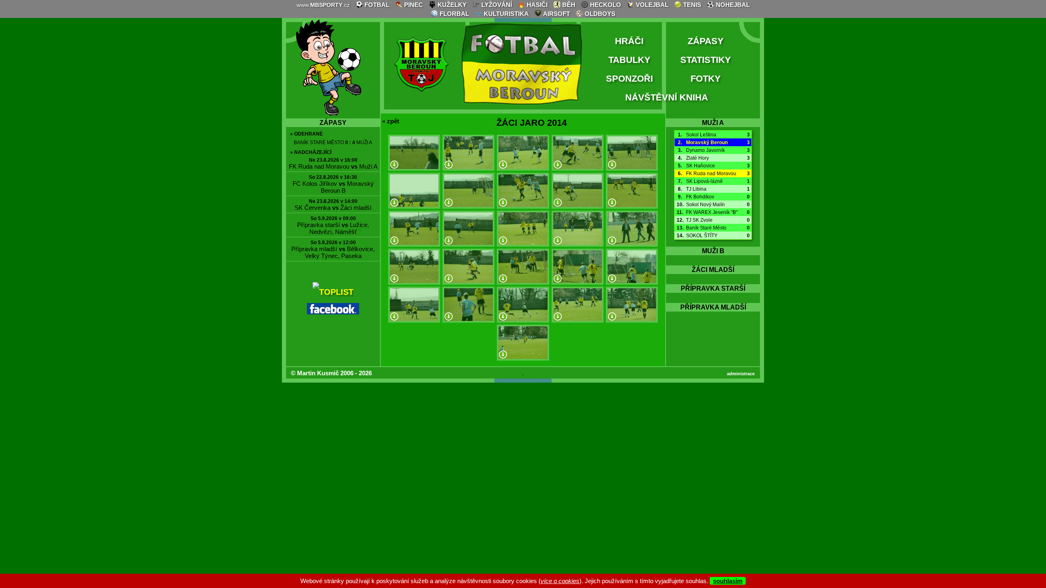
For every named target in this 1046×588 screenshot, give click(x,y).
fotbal (376, 4)
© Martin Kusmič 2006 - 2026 (331, 373)
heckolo (604, 4)
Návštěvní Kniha (666, 97)
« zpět (390, 121)
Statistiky (705, 60)
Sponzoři (629, 79)
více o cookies (560, 580)
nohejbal (732, 4)
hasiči (536, 4)
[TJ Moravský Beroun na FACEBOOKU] (333, 311)
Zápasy (706, 41)
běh (568, 4)
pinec (412, 4)
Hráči (629, 41)
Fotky (706, 79)
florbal (453, 13)
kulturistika (505, 13)
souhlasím (727, 580)
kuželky (451, 4)
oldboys (599, 13)
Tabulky (629, 60)
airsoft (556, 13)
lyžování (496, 4)
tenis (691, 4)
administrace (741, 373)
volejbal (651, 4)
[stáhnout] (394, 165)
